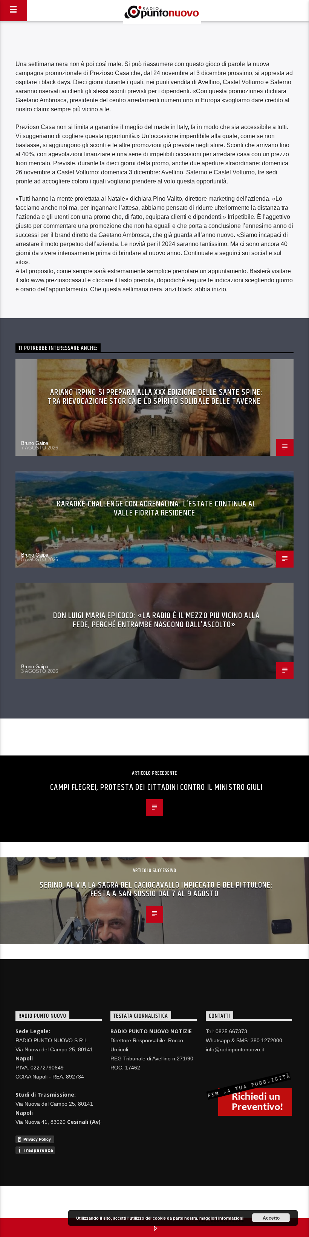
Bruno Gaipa (34, 443)
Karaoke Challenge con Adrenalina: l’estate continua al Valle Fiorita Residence (156, 508)
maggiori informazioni (221, 1218)
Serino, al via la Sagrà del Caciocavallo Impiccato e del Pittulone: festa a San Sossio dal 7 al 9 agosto (156, 890)
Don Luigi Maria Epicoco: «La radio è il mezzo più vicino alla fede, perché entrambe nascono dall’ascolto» (156, 620)
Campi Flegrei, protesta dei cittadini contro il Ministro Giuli (156, 787)
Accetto (271, 1217)
